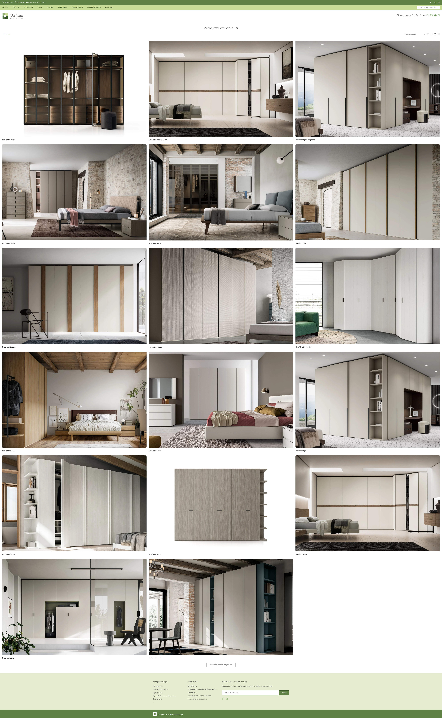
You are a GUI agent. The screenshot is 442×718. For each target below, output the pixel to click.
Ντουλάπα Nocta (155, 243)
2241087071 (9, 2)
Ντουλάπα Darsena (9, 554)
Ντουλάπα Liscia (8, 658)
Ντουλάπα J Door (155, 450)
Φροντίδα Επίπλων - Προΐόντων (164, 696)
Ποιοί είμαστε (157, 686)
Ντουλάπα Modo (8, 450)
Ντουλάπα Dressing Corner (158, 139)
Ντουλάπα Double (8, 347)
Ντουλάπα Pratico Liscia (303, 347)
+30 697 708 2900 (205, 696)
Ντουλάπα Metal (155, 658)
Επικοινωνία (157, 699)
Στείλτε (283, 692)
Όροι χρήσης (157, 692)
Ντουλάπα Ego (300, 450)
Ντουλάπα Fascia (301, 554)
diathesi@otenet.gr (200, 699)
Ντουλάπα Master (155, 554)
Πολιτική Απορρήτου (160, 689)
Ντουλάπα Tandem (155, 347)
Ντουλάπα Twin (301, 243)
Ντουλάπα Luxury (8, 139)
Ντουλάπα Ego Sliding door (305, 139)
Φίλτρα (7, 34)
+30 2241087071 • (193, 696)
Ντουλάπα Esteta (8, 243)
